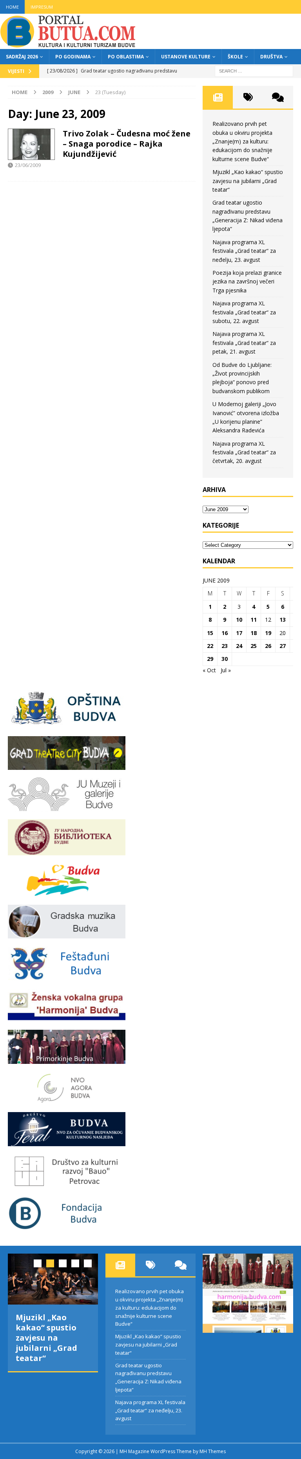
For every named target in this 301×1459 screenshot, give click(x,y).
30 (224, 658)
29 (210, 658)
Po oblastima (126, 56)
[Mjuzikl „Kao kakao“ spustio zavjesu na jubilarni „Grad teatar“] (53, 1279)
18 (253, 633)
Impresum (42, 7)
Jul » (226, 670)
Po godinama (73, 56)
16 (224, 633)
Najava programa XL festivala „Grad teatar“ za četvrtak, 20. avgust (244, 452)
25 (253, 646)
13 (282, 619)
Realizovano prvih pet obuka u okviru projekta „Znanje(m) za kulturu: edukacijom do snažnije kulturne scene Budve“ (242, 141)
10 (239, 619)
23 (224, 646)
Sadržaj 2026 (22, 56)
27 (282, 646)
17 (239, 633)
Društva (271, 56)
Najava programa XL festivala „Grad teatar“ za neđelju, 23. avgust (244, 250)
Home (12, 7)
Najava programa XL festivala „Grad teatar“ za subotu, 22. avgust (244, 312)
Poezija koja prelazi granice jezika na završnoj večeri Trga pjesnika (247, 281)
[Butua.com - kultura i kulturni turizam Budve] (68, 44)
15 (210, 633)
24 (239, 646)
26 (268, 646)
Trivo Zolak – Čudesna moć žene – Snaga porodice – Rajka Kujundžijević (126, 143)
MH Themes (212, 1451)
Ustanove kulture (185, 56)
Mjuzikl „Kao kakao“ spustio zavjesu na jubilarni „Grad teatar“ (247, 180)
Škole (235, 56)
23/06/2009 (28, 165)
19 (268, 633)
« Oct (209, 670)
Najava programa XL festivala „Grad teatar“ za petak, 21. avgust (244, 342)
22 (210, 646)
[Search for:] (254, 70)
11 (253, 619)
